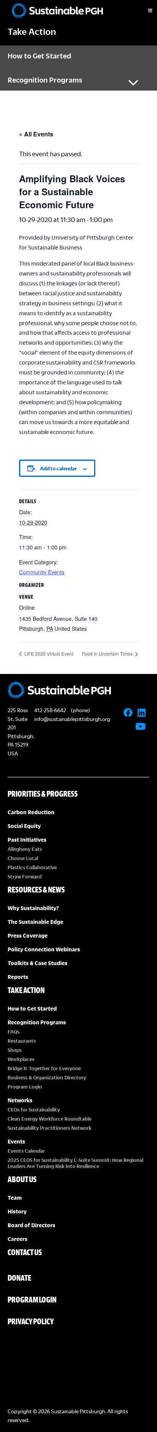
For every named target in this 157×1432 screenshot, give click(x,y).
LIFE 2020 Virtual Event (48, 653)
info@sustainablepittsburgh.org (72, 719)
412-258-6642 (50, 710)
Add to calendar (58, 468)
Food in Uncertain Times (108, 653)
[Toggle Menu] (143, 10)
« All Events (36, 134)
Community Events (41, 572)
